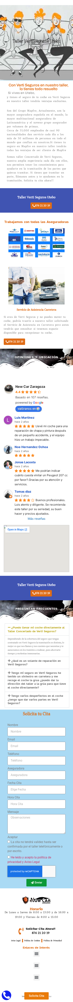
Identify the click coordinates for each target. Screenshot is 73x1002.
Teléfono (13, 754)
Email (11, 739)
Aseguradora (15, 768)
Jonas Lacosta (25, 462)
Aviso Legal (16, 940)
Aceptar (12, 837)
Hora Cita (13, 797)
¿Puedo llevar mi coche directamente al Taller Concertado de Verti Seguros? (36, 629)
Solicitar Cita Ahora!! (40, 929)
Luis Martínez (24, 417)
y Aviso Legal (31, 862)
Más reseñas (36, 518)
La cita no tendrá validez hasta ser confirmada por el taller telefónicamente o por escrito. (35, 846)
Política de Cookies (32, 940)
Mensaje (13, 812)
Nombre (12, 725)
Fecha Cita (14, 783)
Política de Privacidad (53, 940)
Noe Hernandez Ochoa (31, 447)
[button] (37, 629)
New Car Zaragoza (30, 387)
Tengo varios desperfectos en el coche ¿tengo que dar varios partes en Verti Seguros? (35, 699)
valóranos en (27, 408)
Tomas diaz (23, 491)
